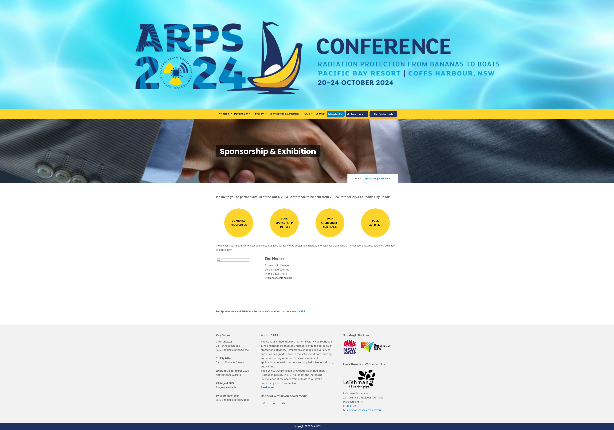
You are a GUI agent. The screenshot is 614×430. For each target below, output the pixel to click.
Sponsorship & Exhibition (284, 113)
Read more (267, 387)
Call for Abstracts (383, 114)
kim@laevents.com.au (280, 277)
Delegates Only (336, 114)
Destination (241, 113)
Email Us (351, 405)
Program (259, 113)
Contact (320, 113)
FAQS (307, 113)
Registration (357, 114)
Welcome (223, 113)
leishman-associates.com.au (363, 410)
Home (357, 178)
